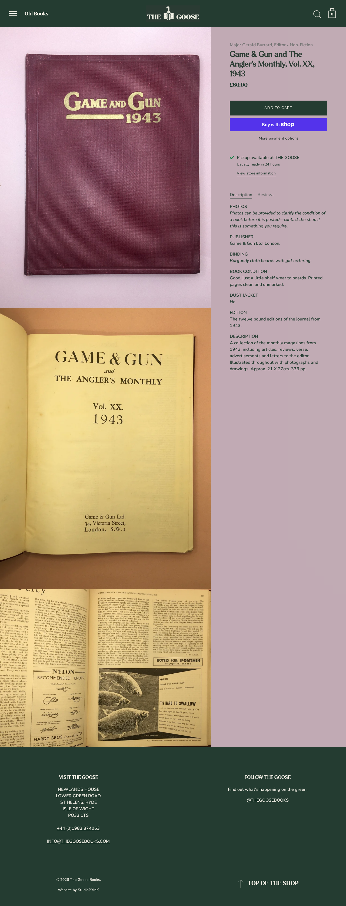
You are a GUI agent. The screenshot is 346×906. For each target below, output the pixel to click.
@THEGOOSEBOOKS (268, 800)
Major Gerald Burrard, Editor (258, 45)
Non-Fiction (301, 45)
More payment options (278, 138)
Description (241, 195)
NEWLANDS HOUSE (78, 789)
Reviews (266, 195)
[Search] (317, 14)
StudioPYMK (88, 889)
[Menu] (13, 13)
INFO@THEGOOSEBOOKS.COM (78, 841)
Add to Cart (278, 107)
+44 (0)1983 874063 (78, 828)
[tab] (244, 194)
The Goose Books (85, 879)
